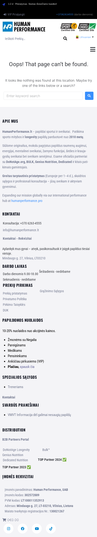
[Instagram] (8, 528)
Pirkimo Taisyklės (14, 304)
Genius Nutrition (12, 455)
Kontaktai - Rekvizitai (17, 238)
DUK (5, 310)
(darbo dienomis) (83, 14)
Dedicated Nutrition (15, 460)
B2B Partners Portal (15, 439)
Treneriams (15, 387)
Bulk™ (46, 450)
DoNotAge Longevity (16, 450)
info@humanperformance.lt (21, 230)
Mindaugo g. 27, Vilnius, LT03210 (23, 258)
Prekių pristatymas (15, 293)
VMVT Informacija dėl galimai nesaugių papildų (39, 415)
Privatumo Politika (15, 299)
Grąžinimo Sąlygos (52, 291)
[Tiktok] (51, 528)
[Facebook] (23, 528)
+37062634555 (64, 14)
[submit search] (65, 38)
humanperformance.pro (26, 201)
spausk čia (27, 367)
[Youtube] (37, 528)
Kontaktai (8, 397)
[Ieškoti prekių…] (30, 39)
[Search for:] (43, 96)
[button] (93, 49)
